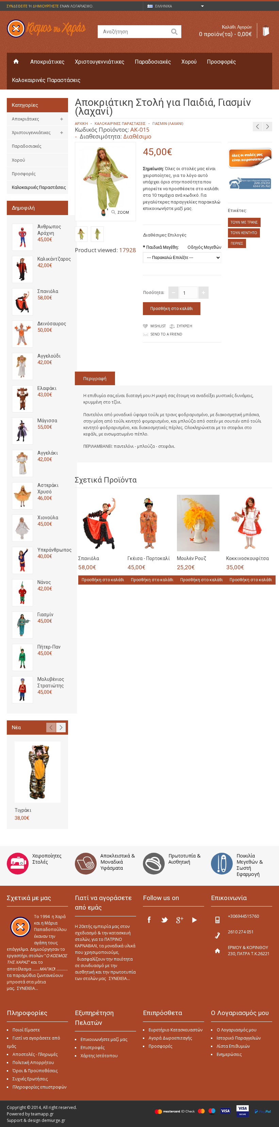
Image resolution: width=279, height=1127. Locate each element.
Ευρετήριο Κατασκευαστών (175, 1030)
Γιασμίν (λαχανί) (167, 123)
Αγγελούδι (49, 356)
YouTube (194, 919)
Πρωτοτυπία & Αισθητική (184, 858)
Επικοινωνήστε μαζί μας (104, 1039)
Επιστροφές (92, 1047)
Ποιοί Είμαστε (26, 1030)
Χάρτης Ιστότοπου (99, 1056)
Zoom (123, 212)
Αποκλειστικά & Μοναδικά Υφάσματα (117, 861)
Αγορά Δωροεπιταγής (170, 1038)
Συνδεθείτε (17, 6)
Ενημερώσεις (229, 1054)
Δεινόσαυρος (51, 323)
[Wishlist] (102, 544)
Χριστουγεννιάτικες (100, 62)
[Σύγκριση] (113, 544)
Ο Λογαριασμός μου (237, 1030)
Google (179, 919)
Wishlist (158, 326)
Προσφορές (221, 62)
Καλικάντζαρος (54, 259)
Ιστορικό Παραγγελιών (239, 1038)
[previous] (257, 126)
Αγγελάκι (47, 453)
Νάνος (44, 582)
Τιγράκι (23, 810)
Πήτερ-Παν (49, 647)
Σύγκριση (184, 326)
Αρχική (81, 123)
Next (61, 727)
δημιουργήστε (46, 6)
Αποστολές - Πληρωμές (35, 1054)
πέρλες (237, 243)
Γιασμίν (45, 614)
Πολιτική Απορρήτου (33, 1062)
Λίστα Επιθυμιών (233, 1046)
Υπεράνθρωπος (54, 550)
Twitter (164, 919)
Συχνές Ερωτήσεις (30, 1079)
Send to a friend (166, 334)
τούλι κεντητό (244, 232)
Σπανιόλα (47, 291)
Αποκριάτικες (47, 62)
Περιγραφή (94, 378)
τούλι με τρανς (244, 222)
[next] (267, 126)
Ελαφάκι (46, 388)
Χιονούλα (47, 517)
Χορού (189, 62)
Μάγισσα (47, 420)
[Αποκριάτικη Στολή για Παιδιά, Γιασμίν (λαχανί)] (81, 235)
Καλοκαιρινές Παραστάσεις (46, 80)
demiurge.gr (53, 1120)
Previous (51, 727)
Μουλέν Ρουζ (191, 558)
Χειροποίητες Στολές (46, 858)
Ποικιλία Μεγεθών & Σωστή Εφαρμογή (249, 864)
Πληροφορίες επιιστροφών (39, 1087)
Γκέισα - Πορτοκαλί (149, 558)
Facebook (149, 919)
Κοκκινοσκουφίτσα (247, 558)
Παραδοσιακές (153, 62)
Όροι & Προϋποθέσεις (35, 1071)
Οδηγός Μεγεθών (204, 247)
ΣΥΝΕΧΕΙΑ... (27, 988)
